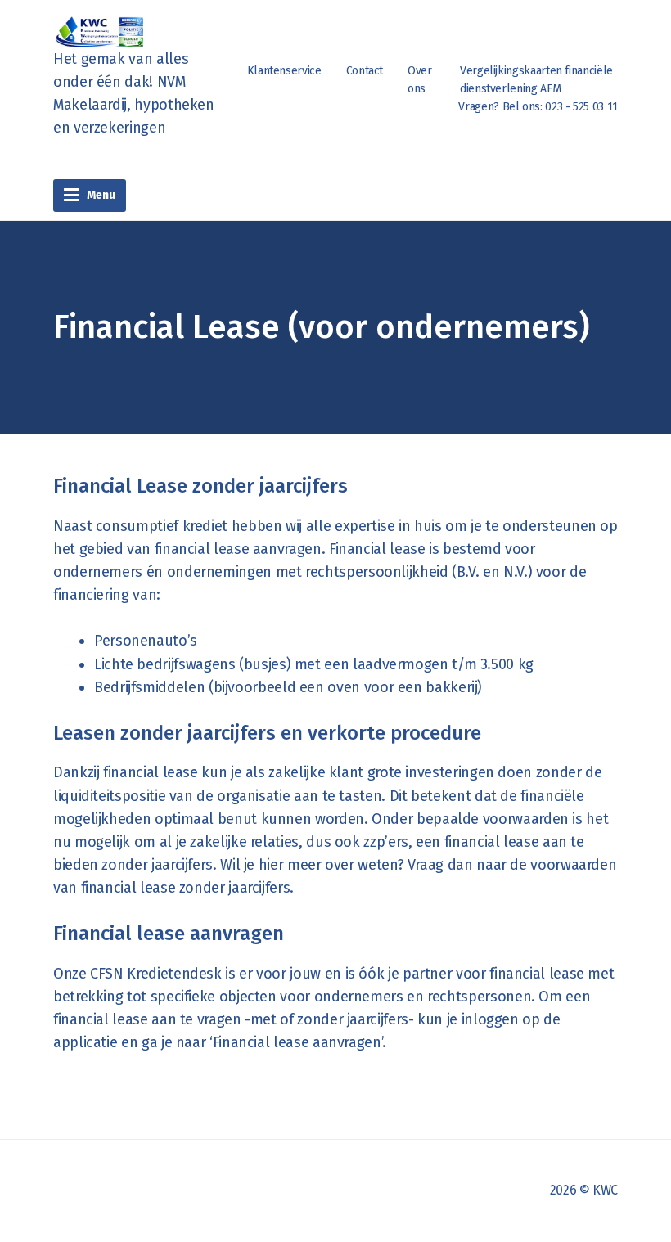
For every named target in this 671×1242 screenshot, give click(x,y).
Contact (364, 71)
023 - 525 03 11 (581, 107)
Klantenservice (284, 71)
